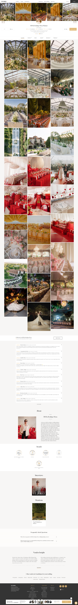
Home (2, 3)
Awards (32, 598)
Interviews (53, 1)
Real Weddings (47, 1)
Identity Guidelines (32, 595)
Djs (38, 577)
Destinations (27, 1)
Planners (9, 3)
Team (32, 590)
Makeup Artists (30, 577)
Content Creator (35, 579)
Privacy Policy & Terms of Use (32, 591)
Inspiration (41, 1)
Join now (66, 601)
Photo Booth (63, 577)
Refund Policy (32, 592)
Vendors (5, 3)
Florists (42, 577)
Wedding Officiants (42, 579)
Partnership (32, 588)
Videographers (20, 577)
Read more (39, 567)
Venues (22, 1)
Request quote (73, 29)
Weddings (52, 588)
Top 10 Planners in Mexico (37, 523)
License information (32, 594)
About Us (32, 587)
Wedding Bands (46, 577)
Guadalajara (14, 3)
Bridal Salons (35, 577)
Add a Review (58, 338)
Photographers (15, 577)
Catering (54, 577)
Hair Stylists (58, 577)
